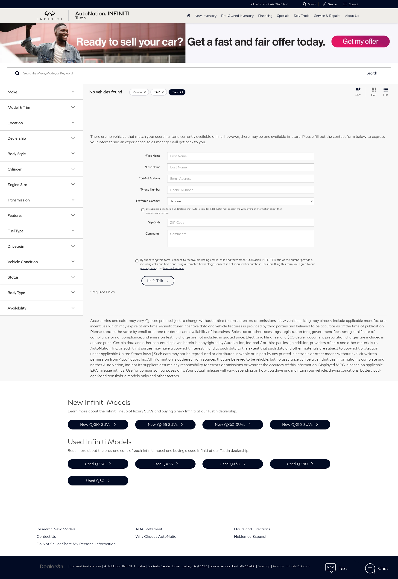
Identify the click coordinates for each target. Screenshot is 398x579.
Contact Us (46, 536)
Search (372, 73)
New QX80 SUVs (297, 424)
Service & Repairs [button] (327, 16)
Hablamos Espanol (250, 536)
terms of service (173, 268)
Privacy (278, 566)
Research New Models (56, 529)
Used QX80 (297, 464)
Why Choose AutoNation (157, 536)
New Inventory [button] (206, 16)
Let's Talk (155, 281)
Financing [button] (265, 16)
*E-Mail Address (149, 178)
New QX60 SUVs (230, 424)
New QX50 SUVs (95, 424)
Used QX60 (230, 464)
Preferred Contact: (148, 201)
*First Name (152, 155)
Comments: (153, 233)
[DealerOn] (52, 566)
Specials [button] (283, 16)
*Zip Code (154, 222)
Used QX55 (163, 464)
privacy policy (148, 268)
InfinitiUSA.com (298, 566)
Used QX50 (95, 464)
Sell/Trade (302, 16)
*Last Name (152, 167)
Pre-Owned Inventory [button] (237, 16)
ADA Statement (148, 529)
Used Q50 (95, 481)
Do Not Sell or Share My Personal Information (76, 543)
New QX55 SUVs (163, 424)
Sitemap (264, 566)
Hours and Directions (252, 529)
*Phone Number (150, 189)
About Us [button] (352, 16)
